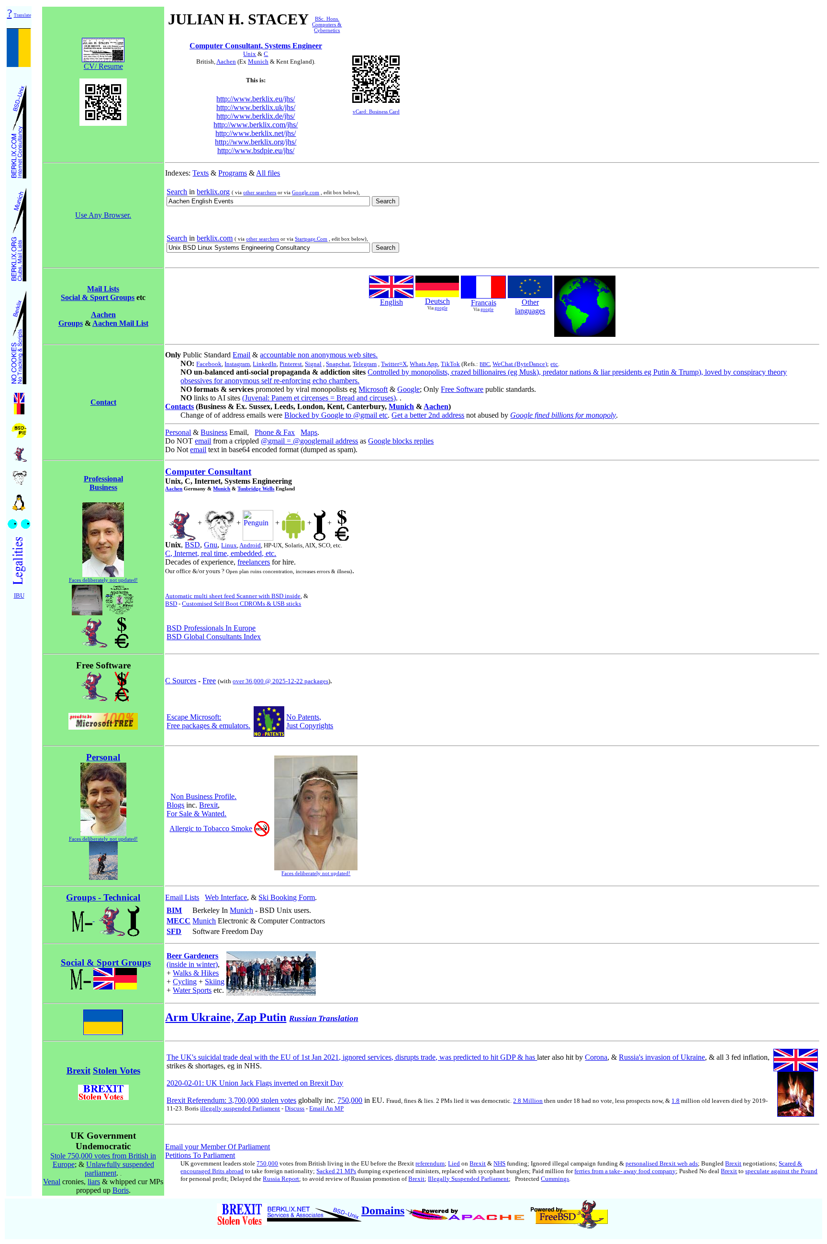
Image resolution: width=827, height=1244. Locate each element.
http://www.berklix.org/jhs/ (255, 142)
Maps (309, 432)
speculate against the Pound (781, 1171)
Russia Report (281, 1178)
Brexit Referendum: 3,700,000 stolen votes (231, 1100)
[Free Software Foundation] (219, 523)
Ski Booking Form (286, 897)
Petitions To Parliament (200, 1155)
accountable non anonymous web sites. (319, 355)
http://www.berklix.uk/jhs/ (255, 107)
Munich (258, 61)
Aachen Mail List (120, 323)
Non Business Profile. (203, 796)
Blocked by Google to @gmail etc (336, 415)
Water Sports (192, 990)
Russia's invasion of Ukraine (662, 1057)
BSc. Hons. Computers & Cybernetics (327, 24)
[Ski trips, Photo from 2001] (103, 877)
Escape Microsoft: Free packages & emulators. (208, 721)
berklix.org (213, 192)
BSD (192, 545)
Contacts (179, 406)
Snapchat (338, 363)
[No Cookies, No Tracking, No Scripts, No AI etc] (18, 335)
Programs (232, 173)
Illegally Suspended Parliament (468, 1178)
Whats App (424, 363)
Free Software (462, 389)
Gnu (210, 545)
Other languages (530, 306)
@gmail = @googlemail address (309, 441)
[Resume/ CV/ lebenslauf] (319, 523)
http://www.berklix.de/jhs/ (255, 116)
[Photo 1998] (103, 833)
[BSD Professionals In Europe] (18, 428)
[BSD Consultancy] (92, 630)
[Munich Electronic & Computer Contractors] (133, 918)
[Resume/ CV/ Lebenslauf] (342, 523)
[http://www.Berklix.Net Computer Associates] (314, 1210)
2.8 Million (528, 1100)
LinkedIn (265, 363)
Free (209, 681)
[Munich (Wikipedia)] (80, 976)
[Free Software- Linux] (19, 499)
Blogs (175, 805)
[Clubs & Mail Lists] (115, 976)
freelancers (253, 562)
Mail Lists (103, 289)
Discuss (294, 1108)
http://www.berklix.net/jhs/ (255, 133)
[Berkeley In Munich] (121, 683)
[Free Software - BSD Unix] (19, 451)
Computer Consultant (208, 471)
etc (554, 363)
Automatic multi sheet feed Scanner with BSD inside (233, 596)
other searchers (259, 192)
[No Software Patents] (269, 734)
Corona (596, 1057)
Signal (313, 363)
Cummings (555, 1178)
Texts (200, 173)
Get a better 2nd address (427, 415)
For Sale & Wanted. (196, 814)
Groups (70, 323)
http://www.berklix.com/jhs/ (255, 125)
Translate (22, 15)
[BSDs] (92, 683)
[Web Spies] (19, 521)
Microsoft (373, 389)
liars (94, 1181)
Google (408, 389)
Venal (51, 1181)
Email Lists (182, 897)
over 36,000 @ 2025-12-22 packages (280, 681)
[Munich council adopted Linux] (258, 523)
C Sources (180, 681)
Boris (120, 1190)
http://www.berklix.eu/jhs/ (255, 99)
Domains (382, 1210)
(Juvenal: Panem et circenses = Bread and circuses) (319, 398)
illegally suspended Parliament (240, 1108)
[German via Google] (437, 294)
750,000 (349, 1100)
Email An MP (326, 1108)
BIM (174, 910)
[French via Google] (483, 296)
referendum (430, 1163)
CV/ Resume (103, 66)
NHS (499, 1163)
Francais (483, 303)
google (441, 308)
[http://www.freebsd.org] (569, 1210)
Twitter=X (394, 363)
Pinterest (290, 363)
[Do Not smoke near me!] (261, 834)
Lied (454, 1163)
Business (214, 432)
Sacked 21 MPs (336, 1171)
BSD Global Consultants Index (214, 637)
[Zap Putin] (103, 1019)
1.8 (675, 1100)
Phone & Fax (275, 432)
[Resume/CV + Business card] (103, 48)
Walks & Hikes (196, 973)
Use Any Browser (102, 215)
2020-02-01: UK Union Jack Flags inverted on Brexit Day (255, 1083)
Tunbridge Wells (255, 488)
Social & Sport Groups (97, 297)
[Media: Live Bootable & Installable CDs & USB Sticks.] (119, 597)
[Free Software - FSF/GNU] (19, 475)
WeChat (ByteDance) (519, 363)
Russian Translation (323, 1018)
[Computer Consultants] (18, 129)
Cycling (185, 981)
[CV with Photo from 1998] (103, 574)
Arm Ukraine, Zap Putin (225, 1017)
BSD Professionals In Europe (211, 628)
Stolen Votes (116, 1071)
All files (268, 173)
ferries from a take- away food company (625, 1171)
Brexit (208, 805)
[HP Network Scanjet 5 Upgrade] (87, 597)
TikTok (450, 363)
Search (177, 192)
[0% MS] (103, 727)
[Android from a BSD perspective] (293, 523)
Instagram (237, 363)
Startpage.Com (311, 239)
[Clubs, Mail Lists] (18, 232)
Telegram (365, 363)
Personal (178, 432)
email (203, 441)
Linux (229, 545)
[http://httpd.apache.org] (466, 1210)
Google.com (305, 192)
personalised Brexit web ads (662, 1163)
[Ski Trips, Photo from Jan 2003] (271, 970)
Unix (249, 53)
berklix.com (215, 238)
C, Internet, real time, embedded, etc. (220, 553)
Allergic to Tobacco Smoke (210, 828)
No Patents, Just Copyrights (309, 721)
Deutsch (437, 301)
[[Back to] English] (391, 295)
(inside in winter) (192, 960)
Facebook (209, 363)
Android (250, 545)
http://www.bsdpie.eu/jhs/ (255, 150)
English (391, 302)
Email (241, 355)
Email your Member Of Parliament (217, 1147)
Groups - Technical (103, 897)
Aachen (226, 61)
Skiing (214, 981)
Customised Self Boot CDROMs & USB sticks (241, 603)
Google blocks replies (401, 441)
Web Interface (226, 897)
